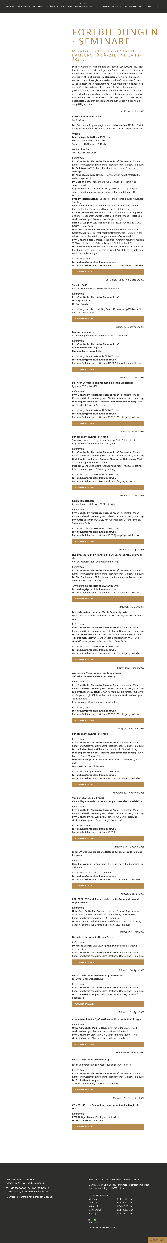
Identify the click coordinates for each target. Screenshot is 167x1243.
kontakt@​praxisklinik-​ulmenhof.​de (29, 1191)
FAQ (114, 1227)
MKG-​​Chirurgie (24, 6)
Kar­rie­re (106, 6)
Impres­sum (93, 1227)
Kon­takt (156, 6)
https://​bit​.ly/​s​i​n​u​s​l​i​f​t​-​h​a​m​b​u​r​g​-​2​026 (112, 309)
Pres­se (115, 6)
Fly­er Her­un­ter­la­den (84, 272)
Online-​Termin (157, 1240)
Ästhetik (54, 6)
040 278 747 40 (18, 1188)
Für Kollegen (144, 6)
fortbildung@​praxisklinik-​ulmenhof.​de (94, 262)
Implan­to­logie (40, 6)
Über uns (10, 6)
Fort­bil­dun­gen (128, 6)
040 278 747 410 (40, 1188)
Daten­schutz (105, 1227)
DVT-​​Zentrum (66, 6)
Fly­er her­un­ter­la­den (84, 1090)
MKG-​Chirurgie (92, 76)
